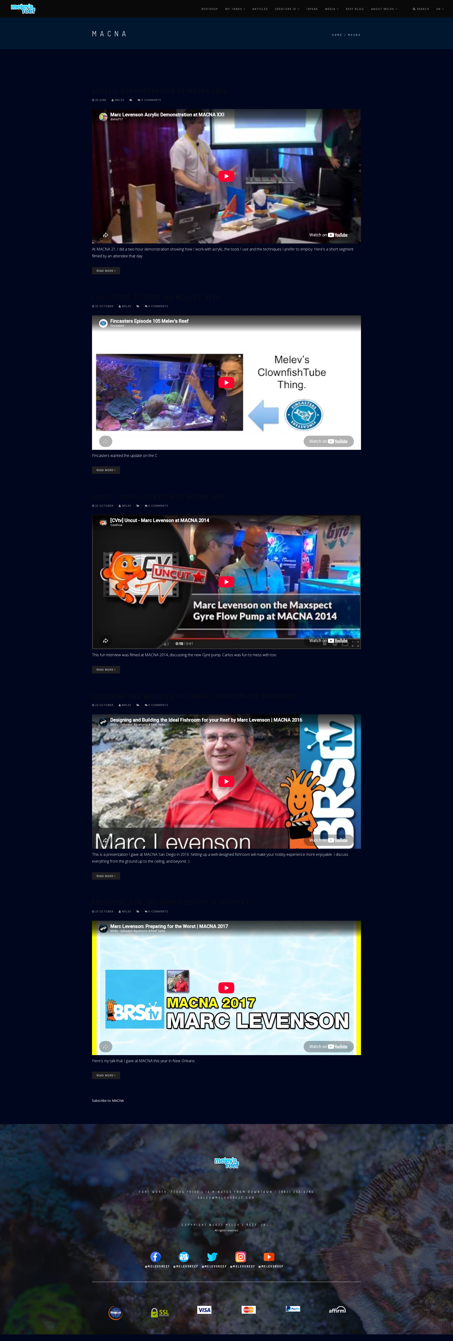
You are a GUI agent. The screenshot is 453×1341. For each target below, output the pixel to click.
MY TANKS (234, 9)
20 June (100, 100)
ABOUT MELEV (383, 9)
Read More (105, 270)
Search (422, 9)
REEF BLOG (355, 9)
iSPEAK (312, 9)
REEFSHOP (209, 9)
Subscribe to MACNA (108, 1100)
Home (337, 35)
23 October (104, 306)
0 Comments (151, 100)
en (439, 9)
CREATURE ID (286, 9)
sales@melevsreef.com (226, 1197)
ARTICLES (260, 9)
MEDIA (331, 9)
